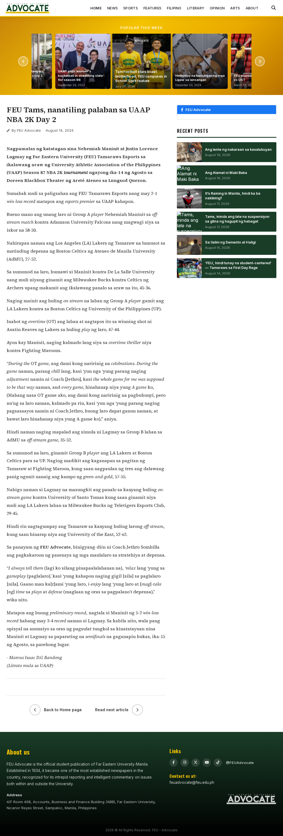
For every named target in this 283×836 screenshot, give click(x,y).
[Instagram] (184, 762)
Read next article (112, 709)
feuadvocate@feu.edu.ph (191, 782)
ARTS (235, 8)
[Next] (260, 61)
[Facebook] (173, 762)
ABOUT (252, 8)
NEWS (112, 8)
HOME (96, 8)
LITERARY (195, 8)
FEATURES (152, 8)
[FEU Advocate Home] (28, 8)
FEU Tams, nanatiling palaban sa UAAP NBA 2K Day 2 (78, 114)
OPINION (217, 8)
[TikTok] (218, 762)
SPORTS (130, 8)
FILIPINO (174, 8)
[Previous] (23, 61)
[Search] (273, 8)
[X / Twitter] (196, 762)
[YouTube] (207, 762)
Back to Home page (63, 709)
